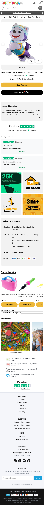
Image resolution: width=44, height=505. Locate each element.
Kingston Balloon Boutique (22, 425)
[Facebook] (19, 460)
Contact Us (22, 409)
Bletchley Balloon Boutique (22, 422)
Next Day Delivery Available (23, 13)
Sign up (38, 478)
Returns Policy (22, 403)
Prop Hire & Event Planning (22, 428)
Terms (34, 491)
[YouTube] (24, 460)
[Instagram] (15, 460)
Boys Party (22, 17)
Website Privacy (19, 491)
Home (5, 17)
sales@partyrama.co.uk (23, 452)
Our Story (22, 412)
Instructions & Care (22, 439)
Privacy (10, 491)
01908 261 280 (23, 449)
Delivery (22, 399)
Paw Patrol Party (34, 17)
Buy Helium (22, 436)
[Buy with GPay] (22, 92)
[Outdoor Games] (15, 336)
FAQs (22, 406)
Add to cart (9, 304)
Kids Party (12, 17)
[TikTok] (28, 460)
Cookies (28, 491)
